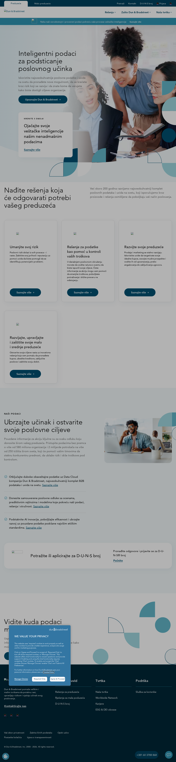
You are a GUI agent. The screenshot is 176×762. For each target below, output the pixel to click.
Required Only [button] (40, 679)
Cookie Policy (48, 672)
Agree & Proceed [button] (57, 679)
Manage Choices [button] (21, 679)
